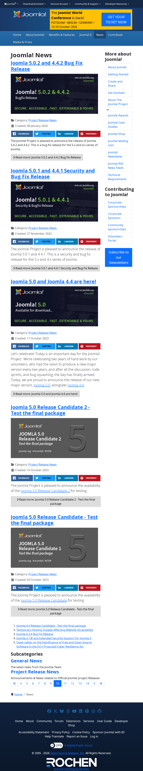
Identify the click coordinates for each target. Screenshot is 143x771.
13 (80, 683)
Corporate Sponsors (115, 216)
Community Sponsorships (117, 227)
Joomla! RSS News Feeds (116, 166)
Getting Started (118, 74)
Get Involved (116, 93)
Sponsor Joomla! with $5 (109, 732)
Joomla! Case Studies (116, 125)
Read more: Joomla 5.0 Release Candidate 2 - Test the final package (56, 502)
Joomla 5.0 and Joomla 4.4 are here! (53, 281)
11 (65, 683)
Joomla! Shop (116, 134)
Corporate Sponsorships (117, 204)
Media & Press (22, 42)
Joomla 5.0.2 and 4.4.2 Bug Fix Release (47, 65)
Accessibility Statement (34, 732)
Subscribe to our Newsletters (119, 257)
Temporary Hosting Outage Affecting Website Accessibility (54, 630)
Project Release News (42, 120)
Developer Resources (116, 3)
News (100, 35)
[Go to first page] (14, 683)
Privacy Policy (61, 732)
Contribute (115, 35)
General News (26, 661)
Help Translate (54, 736)
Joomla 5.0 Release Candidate (44, 600)
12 (72, 683)
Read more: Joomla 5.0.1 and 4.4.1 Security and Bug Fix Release (56, 268)
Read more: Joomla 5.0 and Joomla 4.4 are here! (46, 394)
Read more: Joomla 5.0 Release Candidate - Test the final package (57, 611)
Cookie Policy (81, 732)
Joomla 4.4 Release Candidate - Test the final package (51, 626)
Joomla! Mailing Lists (118, 143)
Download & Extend (33, 3)
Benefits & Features (62, 35)
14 (87, 683)
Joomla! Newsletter (115, 154)
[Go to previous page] (21, 683)
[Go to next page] (94, 683)
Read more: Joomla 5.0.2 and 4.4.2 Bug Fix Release (48, 157)
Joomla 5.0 (42, 385)
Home (17, 35)
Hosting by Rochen (71, 769)
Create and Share (115, 84)
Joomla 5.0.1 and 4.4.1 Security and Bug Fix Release (53, 173)
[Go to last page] (101, 683)
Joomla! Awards (118, 115)
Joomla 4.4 (75, 385)
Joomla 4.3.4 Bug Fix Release (34, 634)
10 (57, 683)
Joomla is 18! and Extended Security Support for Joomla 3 (53, 638)
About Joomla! (35, 35)
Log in (94, 736)
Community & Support (87, 3)
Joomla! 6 (86, 35)
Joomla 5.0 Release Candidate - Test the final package (54, 519)
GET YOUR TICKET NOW (116, 19)
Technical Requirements (117, 177)
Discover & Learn (60, 3)
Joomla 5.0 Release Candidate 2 (45, 490)
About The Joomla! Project (118, 102)
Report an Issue (77, 736)
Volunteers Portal (115, 238)
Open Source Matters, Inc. (67, 753)
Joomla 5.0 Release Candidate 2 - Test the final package (50, 410)
